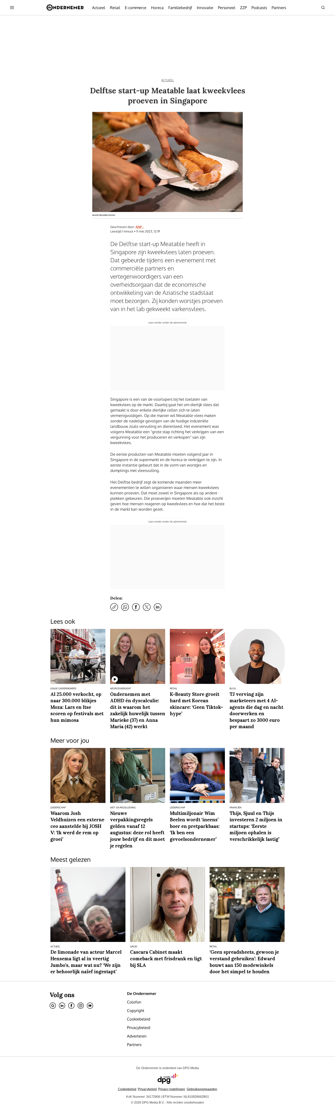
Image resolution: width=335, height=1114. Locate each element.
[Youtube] (90, 1006)
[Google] (53, 1006)
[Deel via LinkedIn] (157, 607)
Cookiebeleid (127, 1089)
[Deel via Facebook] (136, 607)
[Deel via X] (147, 607)
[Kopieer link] (114, 607)
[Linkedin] (62, 1006)
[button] (171, 1089)
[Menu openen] (12, 7)
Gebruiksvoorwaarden (202, 1089)
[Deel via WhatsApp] (125, 607)
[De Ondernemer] (65, 7)
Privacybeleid (147, 1089)
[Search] (323, 7)
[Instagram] (81, 1006)
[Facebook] (71, 1006)
